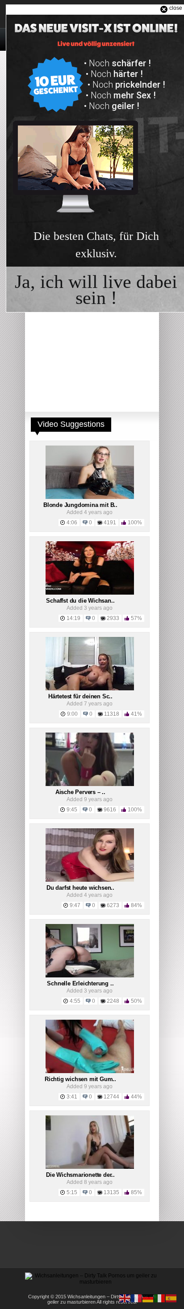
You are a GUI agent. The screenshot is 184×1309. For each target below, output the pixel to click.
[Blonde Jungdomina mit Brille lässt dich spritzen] (90, 497)
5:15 (72, 1192)
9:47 (75, 905)
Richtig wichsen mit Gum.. (80, 1079)
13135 (111, 1192)
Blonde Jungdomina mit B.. (80, 505)
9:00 (72, 714)
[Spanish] (171, 1298)
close (175, 8)
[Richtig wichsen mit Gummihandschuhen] (90, 1071)
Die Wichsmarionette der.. (80, 1174)
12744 (111, 1097)
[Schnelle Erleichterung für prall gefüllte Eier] (90, 976)
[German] (148, 1298)
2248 (113, 1001)
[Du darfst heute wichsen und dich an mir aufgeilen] (90, 880)
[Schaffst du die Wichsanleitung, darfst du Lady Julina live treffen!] (90, 593)
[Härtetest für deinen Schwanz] (90, 688)
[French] (136, 1298)
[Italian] (160, 1298)
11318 (111, 714)
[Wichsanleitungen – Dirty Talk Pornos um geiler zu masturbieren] (92, 1282)
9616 (110, 809)
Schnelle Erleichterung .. (80, 983)
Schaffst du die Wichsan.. (80, 600)
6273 (113, 905)
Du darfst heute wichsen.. (80, 887)
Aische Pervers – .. (80, 792)
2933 (113, 618)
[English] (125, 1298)
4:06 (72, 522)
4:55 (75, 1001)
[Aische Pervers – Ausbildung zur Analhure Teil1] (90, 784)
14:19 (73, 618)
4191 (110, 522)
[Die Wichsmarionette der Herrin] (90, 1167)
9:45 (72, 809)
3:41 (72, 1097)
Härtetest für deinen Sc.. (80, 696)
